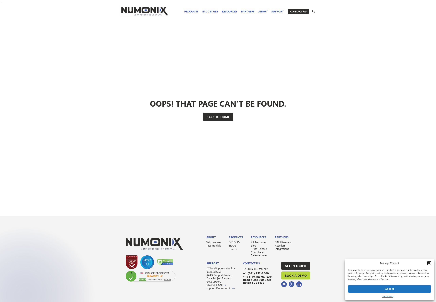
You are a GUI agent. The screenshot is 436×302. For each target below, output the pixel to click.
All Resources (259, 242)
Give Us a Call (214, 284)
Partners (248, 11)
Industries (210, 11)
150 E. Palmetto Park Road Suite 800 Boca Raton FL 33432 (257, 279)
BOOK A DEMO (296, 275)
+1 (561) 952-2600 (256, 273)
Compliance (258, 252)
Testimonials (213, 245)
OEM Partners (283, 242)
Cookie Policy (388, 296)
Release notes (259, 255)
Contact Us (298, 11)
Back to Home (218, 117)
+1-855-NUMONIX (255, 268)
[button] (429, 263)
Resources (229, 11)
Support (277, 11)
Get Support (213, 281)
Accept (389, 288)
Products (191, 11)
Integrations (282, 248)
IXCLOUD (234, 242)
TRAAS (233, 245)
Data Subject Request (218, 278)
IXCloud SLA (213, 272)
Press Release (259, 248)
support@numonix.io (219, 288)
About (263, 11)
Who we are (213, 242)
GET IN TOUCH (295, 266)
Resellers (280, 245)
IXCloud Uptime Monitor (220, 268)
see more (167, 280)
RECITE (233, 248)
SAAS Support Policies (219, 275)
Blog (253, 245)
